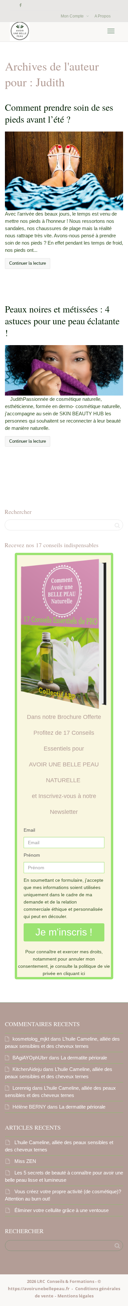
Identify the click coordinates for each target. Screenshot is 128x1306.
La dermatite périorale (84, 1057)
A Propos (103, 16)
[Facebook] (20, 5)
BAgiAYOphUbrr (30, 1057)
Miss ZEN (25, 1161)
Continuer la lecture (27, 263)
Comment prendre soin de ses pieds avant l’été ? (59, 113)
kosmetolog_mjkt (30, 1039)
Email (29, 830)
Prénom (32, 855)
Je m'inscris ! (63, 932)
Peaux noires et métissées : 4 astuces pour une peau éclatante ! (62, 321)
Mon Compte (73, 16)
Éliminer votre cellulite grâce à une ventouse (61, 1210)
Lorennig (21, 1088)
